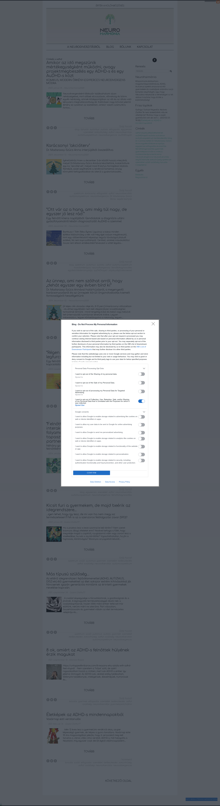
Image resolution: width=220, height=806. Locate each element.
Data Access (110, 482)
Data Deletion (95, 482)
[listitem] (110, 368)
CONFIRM (91, 473)
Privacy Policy (124, 482)
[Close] (154, 324)
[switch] (141, 374)
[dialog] (110, 403)
